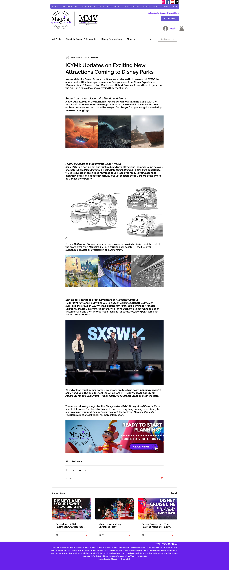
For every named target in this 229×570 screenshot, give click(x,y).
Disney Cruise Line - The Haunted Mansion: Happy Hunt (156, 525)
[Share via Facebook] (66, 470)
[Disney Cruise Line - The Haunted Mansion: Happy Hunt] (157, 508)
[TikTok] (177, 2)
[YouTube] (172, 2)
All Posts (56, 39)
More (129, 39)
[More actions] (162, 57)
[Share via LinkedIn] (79, 470)
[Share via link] (86, 470)
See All (174, 493)
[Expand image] (81, 131)
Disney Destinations (111, 39)
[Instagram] (163, 2)
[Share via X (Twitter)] (73, 470)
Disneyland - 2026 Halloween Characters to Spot (70, 525)
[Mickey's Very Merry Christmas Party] (114, 508)
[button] (88, 6)
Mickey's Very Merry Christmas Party (110, 525)
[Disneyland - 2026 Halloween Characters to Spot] (71, 508)
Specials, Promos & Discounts (81, 39)
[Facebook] (168, 2)
